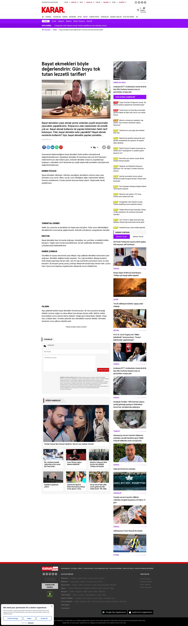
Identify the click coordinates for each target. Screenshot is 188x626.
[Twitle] (48, 147)
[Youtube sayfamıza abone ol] (50, 574)
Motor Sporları (103, 588)
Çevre (96, 578)
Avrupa (89, 582)
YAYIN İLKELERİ (88, 568)
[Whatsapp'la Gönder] (57, 147)
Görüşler (105, 17)
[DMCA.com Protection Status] (50, 594)
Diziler (54, 21)
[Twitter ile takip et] (145, 2)
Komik (95, 598)
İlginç (101, 598)
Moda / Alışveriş (79, 21)
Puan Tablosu (145, 584)
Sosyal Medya (90, 595)
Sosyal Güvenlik (103, 585)
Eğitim (102, 578)
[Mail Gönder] (61, 147)
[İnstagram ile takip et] (139, 2)
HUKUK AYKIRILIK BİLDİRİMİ (144, 568)
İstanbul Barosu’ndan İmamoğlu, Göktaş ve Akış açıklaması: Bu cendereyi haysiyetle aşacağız (85, 26)
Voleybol (86, 588)
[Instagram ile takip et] (56, 574)
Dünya (64, 17)
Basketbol (78, 588)
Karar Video (94, 17)
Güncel (48, 17)
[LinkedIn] (52, 147)
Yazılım (99, 595)
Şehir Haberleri (146, 587)
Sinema (89, 598)
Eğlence (68, 21)
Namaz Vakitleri (146, 582)
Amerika (82, 582)
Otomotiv (87, 585)
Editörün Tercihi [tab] (138, 237)
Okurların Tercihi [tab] (121, 237)
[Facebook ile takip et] (142, 2)
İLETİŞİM (74, 568)
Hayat (85, 17)
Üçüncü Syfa (82, 578)
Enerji (94, 585)
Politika (73, 578)
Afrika (100, 582)
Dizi (84, 598)
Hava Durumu (145, 579)
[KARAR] (53, 10)
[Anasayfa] (43, 17)
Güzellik (89, 21)
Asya (95, 582)
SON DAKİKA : (47, 26)
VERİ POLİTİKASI (128, 568)
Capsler (83, 601)
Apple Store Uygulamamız (142, 612)
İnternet (81, 595)
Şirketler (113, 585)
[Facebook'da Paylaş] (44, 147)
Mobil (75, 595)
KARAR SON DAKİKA (50, 586)
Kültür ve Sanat (105, 601)
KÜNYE (80, 568)
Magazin (61, 21)
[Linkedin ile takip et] (53, 574)
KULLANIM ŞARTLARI (101, 568)
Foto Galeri (66, 601)
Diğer (112, 588)
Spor (80, 17)
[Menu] (136, 17)
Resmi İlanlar (116, 17)
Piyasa (74, 585)
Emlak (80, 585)
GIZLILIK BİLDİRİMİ (115, 568)
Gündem (78, 598)
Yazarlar (57, 17)
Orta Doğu (74, 582)
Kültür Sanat (128, 17)
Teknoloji (65, 594)
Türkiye (90, 578)
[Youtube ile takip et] (136, 2)
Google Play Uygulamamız (116, 612)
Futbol (70, 588)
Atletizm (94, 588)
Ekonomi (72, 17)
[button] (91, 147)
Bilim (104, 595)
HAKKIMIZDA (65, 568)
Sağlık (85, 591)
